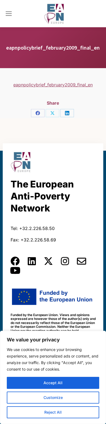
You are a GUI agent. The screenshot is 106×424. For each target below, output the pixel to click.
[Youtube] (15, 270)
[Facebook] (38, 113)
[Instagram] (65, 261)
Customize (53, 397)
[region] (53, 377)
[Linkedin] (31, 261)
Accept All (53, 382)
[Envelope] (81, 261)
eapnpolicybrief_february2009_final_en (53, 84)
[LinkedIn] (67, 113)
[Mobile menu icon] (8, 13)
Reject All (53, 412)
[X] (52, 113)
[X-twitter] (48, 261)
